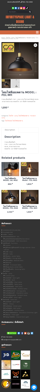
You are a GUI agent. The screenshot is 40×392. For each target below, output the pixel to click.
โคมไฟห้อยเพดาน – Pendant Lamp (25, 37)
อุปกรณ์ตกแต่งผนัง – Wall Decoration (15, 241)
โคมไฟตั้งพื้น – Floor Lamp (13, 282)
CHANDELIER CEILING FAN (11, 230)
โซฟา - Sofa (9, 254)
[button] (35, 45)
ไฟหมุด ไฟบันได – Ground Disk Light (17, 317)
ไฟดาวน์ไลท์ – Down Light (13, 297)
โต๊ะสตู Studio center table (14, 267)
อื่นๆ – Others (9, 304)
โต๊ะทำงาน (8, 262)
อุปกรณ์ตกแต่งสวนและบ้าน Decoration (17, 239)
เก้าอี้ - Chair (9, 252)
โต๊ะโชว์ (7, 271)
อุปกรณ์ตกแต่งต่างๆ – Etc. (11, 236)
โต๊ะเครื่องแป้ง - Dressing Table (15, 269)
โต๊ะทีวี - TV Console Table (13, 265)
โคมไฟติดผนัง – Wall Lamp (13, 286)
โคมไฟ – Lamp (10, 37)
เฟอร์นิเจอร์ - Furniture (10, 243)
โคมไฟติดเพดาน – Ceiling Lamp (15, 291)
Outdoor (8, 245)
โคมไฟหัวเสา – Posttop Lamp (14, 310)
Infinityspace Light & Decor (20, 19)
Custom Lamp (9, 276)
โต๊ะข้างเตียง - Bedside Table (14, 260)
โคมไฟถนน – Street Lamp (13, 306)
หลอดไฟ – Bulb (10, 280)
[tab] (10, 129)
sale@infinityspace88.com (12, 340)
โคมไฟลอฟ (8, 121)
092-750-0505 (27, 2)
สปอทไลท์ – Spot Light (12, 278)
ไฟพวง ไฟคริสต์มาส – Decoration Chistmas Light (21, 312)
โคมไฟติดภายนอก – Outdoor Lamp (16, 289)
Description (10, 130)
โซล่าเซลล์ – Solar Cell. (10, 299)
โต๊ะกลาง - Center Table (12, 256)
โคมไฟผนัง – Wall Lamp (12, 308)
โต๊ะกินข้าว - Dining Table (13, 258)
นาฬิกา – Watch (8, 234)
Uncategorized (8, 232)
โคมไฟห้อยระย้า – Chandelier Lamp (16, 293)
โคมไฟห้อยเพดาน (17, 121)
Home (3, 37)
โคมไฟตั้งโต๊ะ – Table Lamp (13, 284)
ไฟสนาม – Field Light (12, 315)
